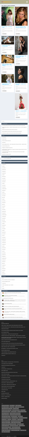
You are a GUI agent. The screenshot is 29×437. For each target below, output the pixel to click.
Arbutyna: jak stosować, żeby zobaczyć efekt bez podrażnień (9, 129)
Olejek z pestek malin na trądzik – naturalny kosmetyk (8, 346)
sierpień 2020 (3, 218)
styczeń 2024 (3, 185)
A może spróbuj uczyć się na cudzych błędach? (7, 363)
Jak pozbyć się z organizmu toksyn (6, 154)
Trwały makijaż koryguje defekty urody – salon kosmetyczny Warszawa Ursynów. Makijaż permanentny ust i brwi (13, 152)
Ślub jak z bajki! (3, 391)
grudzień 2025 (4, 169)
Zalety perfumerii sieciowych (5, 328)
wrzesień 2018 (4, 242)
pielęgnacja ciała (4, 419)
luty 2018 (3, 251)
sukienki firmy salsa (21, 425)
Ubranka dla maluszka (4, 398)
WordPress (15, 436)
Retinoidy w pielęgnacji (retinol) (6, 281)
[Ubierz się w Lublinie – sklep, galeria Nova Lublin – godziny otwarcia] (7, 59)
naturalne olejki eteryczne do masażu (15, 414)
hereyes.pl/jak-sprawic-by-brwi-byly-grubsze (7, 298)
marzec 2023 (3, 195)
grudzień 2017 (4, 254)
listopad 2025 (3, 171)
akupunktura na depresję (5, 405)
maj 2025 (3, 174)
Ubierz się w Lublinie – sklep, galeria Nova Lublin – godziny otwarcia (7, 65)
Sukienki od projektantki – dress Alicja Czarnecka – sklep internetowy (21, 57)
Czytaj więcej (4, 33)
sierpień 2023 (3, 190)
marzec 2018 (3, 249)
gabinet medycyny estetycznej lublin (7, 408)
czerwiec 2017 (4, 265)
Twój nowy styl (4, 137)
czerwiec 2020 (4, 221)
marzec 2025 (3, 178)
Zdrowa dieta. (4, 142)
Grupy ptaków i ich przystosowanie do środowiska (10, 295)
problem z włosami (20, 419)
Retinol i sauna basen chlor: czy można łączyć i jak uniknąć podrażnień (13, 308)
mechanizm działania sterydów (21, 411)
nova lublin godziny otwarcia (6, 416)
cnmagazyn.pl (4, 28)
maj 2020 (3, 223)
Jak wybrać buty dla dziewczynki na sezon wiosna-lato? (8, 365)
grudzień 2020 (4, 211)
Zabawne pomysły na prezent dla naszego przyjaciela (8, 386)
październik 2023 (4, 188)
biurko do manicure (18, 405)
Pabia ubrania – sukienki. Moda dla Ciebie (21, 84)
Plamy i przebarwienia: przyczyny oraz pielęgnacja (8, 279)
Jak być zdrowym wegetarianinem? (5, 341)
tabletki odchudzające (5, 428)
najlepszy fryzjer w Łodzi (5, 414)
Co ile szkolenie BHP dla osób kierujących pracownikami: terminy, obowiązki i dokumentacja (13, 125)
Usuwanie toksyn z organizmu (6, 430)
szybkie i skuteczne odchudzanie (6, 427)
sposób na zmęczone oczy (5, 425)
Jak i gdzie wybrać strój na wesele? (5, 377)
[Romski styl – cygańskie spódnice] (21, 101)
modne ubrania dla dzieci (5, 413)
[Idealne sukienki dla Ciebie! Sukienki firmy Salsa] (7, 78)
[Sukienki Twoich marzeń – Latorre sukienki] (7, 40)
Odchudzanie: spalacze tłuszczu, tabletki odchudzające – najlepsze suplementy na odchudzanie (13, 335)
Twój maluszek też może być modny (5, 379)
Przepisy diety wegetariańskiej (6, 422)
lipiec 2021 (3, 204)
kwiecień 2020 (4, 225)
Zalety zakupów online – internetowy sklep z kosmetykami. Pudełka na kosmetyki (14, 311)
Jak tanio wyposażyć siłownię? (8, 303)
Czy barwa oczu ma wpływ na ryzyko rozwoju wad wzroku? (11, 306)
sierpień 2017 (3, 261)
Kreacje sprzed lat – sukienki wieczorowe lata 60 (7, 382)
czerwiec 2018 (4, 244)
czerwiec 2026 (4, 164)
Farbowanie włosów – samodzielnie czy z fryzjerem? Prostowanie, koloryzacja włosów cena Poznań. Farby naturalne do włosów (14, 149)
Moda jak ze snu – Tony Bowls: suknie (7, 27)
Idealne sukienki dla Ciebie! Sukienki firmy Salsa (6, 84)
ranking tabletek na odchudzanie (16, 422)
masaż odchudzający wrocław (6, 411)
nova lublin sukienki (14, 416)
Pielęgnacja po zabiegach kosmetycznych (7, 147)
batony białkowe (12, 405)
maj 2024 (3, 183)
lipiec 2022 (3, 197)
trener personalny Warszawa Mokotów (14, 428)
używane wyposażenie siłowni (15, 430)
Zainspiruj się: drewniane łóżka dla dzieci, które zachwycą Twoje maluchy (13, 317)
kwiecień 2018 (4, 247)
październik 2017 (4, 258)
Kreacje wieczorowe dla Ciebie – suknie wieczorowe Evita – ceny (21, 27)
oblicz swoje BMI (20, 416)
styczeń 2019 (3, 237)
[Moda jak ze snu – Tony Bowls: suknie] (7, 16)
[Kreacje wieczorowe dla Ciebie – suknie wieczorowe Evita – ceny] (21, 16)
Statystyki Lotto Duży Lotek (14, 425)
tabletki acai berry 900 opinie (16, 427)
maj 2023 (3, 192)
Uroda (3, 286)
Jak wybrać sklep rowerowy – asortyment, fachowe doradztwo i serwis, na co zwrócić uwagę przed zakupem (14, 127)
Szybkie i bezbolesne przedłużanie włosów (9, 314)
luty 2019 (3, 235)
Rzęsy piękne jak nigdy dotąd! (5, 323)
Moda (10, 28)
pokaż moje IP (9, 419)
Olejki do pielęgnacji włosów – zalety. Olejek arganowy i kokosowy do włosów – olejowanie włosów (14, 144)
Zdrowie (3, 288)
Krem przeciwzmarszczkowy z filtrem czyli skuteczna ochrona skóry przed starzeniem (12, 343)
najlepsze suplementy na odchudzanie (15, 413)
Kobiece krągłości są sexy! (4, 370)
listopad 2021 (3, 202)
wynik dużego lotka (23, 430)
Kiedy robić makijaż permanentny (5, 350)
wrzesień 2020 (4, 216)
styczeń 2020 (3, 228)
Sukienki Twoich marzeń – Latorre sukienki (6, 46)
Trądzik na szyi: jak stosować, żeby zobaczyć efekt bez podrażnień (12, 292)
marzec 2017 (3, 270)
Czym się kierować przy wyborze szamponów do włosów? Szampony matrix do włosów (12, 330)
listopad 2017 (3, 256)
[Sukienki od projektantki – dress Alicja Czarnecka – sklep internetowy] (21, 45)
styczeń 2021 (3, 209)
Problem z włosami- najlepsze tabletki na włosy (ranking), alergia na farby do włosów (12, 325)
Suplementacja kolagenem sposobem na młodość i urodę (8, 353)
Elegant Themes (9, 436)
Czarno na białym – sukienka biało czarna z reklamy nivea (8, 384)
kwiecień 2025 (4, 176)
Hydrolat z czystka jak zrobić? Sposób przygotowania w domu (9, 339)
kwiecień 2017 (4, 268)
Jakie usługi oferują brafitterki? (5, 393)
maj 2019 (3, 230)
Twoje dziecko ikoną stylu (4, 389)
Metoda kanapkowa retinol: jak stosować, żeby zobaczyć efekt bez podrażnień (12, 131)
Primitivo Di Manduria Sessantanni (6, 140)
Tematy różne (4, 283)
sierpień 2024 (3, 181)
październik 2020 (4, 214)
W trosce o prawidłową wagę (7, 158)
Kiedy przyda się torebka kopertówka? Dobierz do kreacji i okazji (9, 372)
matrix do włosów (13, 411)
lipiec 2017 (3, 263)
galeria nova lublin (16, 408)
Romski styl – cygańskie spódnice (5, 396)
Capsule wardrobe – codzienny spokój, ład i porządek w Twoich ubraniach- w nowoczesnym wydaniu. (13, 375)
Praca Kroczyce (14, 419)
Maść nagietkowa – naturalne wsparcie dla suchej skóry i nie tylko (9, 348)
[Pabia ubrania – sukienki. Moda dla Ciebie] (21, 74)
